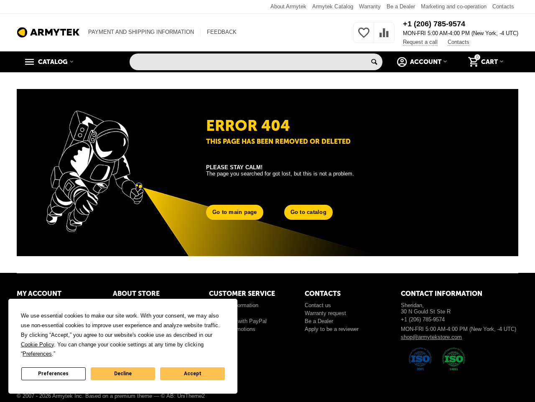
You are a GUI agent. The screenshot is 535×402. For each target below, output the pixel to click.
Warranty (370, 6)
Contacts (503, 6)
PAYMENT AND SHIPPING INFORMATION (141, 32)
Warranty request (325, 313)
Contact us (318, 305)
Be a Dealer (401, 6)
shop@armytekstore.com (431, 337)
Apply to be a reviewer (332, 329)
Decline (123, 374)
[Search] (374, 61)
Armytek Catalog (332, 6)
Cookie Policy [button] (37, 344)
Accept (192, 374)
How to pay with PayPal (238, 321)
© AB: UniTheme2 (183, 396)
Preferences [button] (37, 354)
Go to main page (234, 212)
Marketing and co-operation (454, 6)
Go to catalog (308, 212)
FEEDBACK (222, 32)
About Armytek (288, 6)
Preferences (53, 374)
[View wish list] (363, 37)
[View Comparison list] (384, 37)
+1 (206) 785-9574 (434, 24)
